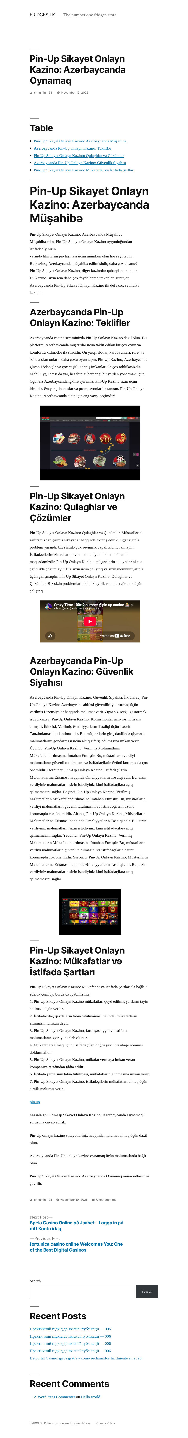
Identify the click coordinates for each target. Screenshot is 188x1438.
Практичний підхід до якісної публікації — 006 (70, 1329)
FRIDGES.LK (42, 14)
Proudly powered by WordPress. (69, 1423)
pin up (35, 1101)
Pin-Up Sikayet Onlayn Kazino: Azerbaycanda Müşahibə (80, 141)
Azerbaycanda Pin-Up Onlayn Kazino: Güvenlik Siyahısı (80, 162)
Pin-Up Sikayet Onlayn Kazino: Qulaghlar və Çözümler (79, 155)
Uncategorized (106, 1199)
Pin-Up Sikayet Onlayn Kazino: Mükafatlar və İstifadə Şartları (84, 170)
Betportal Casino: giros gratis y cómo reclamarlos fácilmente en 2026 (86, 1358)
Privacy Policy (105, 1423)
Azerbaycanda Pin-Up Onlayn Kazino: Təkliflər (72, 148)
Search (35, 1280)
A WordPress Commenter (54, 1396)
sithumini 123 (43, 92)
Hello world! (91, 1396)
